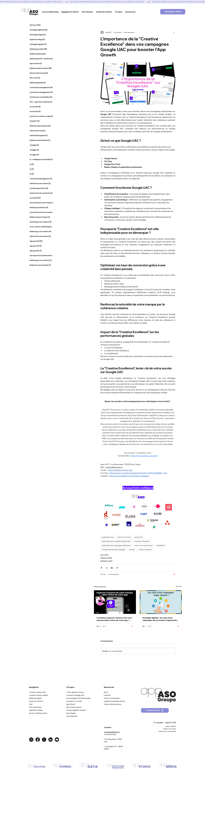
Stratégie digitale (106, 558)
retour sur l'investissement (143, 545)
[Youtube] (57, 739)
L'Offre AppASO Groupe (75, 692)
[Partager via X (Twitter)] (107, 568)
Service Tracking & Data (38, 713)
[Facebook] (38, 739)
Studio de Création (36, 701)
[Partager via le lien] (117, 568)
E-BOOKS (107, 695)
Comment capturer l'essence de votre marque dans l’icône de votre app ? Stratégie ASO (114, 619)
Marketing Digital (35, 698)
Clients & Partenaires (112, 698)
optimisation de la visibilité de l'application (116, 541)
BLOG (106, 692)
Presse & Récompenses (112, 704)
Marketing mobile (106, 561)
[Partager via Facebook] (101, 568)
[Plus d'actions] (174, 32)
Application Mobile (36, 710)
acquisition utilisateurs (142, 541)
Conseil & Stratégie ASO (75, 695)
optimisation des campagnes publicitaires (116, 545)
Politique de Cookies (169, 729)
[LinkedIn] (50, 739)
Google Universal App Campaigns (113, 550)
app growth (139, 537)
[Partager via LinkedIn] (112, 568)
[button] (50, 12)
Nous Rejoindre (72, 716)
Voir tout (179, 586)
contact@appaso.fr (112, 732)
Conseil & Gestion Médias (38, 695)
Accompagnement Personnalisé (78, 698)
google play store (108, 537)
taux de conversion (124, 537)
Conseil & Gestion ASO (37, 692)
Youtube (132, 550)
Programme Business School (114, 701)
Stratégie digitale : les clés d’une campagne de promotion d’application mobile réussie (160, 619)
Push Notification (35, 707)
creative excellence (145, 550)
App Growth (70, 704)
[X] (44, 739)
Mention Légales (170, 726)
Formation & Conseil (74, 701)
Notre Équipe (71, 713)
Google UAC (160, 545)
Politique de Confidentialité (167, 731)
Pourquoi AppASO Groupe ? (76, 710)
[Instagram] (31, 739)
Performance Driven (73, 707)
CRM (31, 704)
